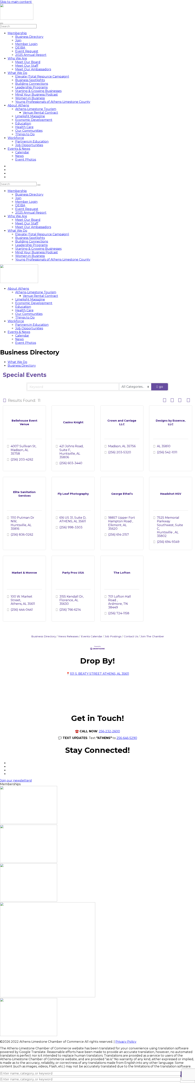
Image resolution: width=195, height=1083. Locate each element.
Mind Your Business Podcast (36, 94)
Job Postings (113, 636)
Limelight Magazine (30, 116)
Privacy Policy (125, 1041)
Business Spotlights (30, 80)
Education (23, 123)
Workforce (16, 138)
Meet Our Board (27, 62)
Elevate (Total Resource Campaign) (42, 76)
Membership (17, 33)
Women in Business (30, 98)
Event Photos (25, 159)
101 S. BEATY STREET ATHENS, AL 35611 (99, 673)
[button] (4, 400)
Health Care (24, 127)
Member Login (26, 44)
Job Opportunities (29, 145)
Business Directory (29, 37)
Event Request (26, 51)
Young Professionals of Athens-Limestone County (52, 102)
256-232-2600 (109, 731)
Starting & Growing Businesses (38, 91)
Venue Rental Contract (40, 112)
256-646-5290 (127, 738)
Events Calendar (91, 636)
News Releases (68, 636)
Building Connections (31, 84)
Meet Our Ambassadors (33, 69)
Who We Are (17, 58)
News (19, 156)
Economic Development (33, 120)
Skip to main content (16, 2)
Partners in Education (32, 141)
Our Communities (28, 130)
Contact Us (131, 636)
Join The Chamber (152, 636)
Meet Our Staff (26, 65)
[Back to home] (16, 19)
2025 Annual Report (30, 55)
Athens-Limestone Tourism (35, 109)
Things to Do (25, 134)
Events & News (19, 149)
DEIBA (20, 47)
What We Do (17, 73)
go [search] (161, 386)
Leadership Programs (31, 87)
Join (18, 40)
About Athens (18, 105)
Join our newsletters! (16, 780)
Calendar (22, 152)
